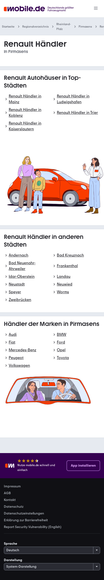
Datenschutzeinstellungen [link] (24, 513)
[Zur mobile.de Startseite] (43, 9)
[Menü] (95, 9)
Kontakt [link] (10, 500)
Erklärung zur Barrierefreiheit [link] (26, 520)
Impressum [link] (12, 486)
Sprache (10, 544)
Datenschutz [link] (13, 507)
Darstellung (13, 560)
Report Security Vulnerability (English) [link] (32, 527)
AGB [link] (7, 493)
